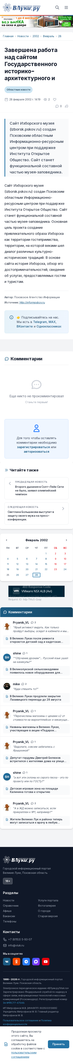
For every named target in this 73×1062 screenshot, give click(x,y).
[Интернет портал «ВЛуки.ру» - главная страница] (21, 7)
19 (17, 569)
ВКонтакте (25, 326)
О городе (44, 910)
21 (36, 569)
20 (27, 569)
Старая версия (48, 916)
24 (65, 569)
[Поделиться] (67, 106)
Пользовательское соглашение (21, 1020)
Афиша (7, 910)
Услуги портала (48, 900)
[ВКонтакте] (6, 961)
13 (27, 564)
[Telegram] (26, 961)
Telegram (40, 322)
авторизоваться (36, 451)
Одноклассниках (48, 326)
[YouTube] (45, 961)
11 (8, 564)
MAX (52, 322)
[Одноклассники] (16, 961)
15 (46, 564)
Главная (8, 36)
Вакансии (9, 916)
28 (59, 36)
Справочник (11, 905)
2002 (36, 36)
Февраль (48, 36)
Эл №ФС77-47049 (13, 1002)
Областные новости (18, 89)
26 (17, 575)
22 (46, 569)
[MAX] (36, 961)
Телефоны (9, 921)
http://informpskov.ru (32, 302)
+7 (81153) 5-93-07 (20, 939)
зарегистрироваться (33, 447)
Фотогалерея (47, 905)
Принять (58, 1044)
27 (27, 575)
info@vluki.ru (16, 945)
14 (36, 564)
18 (8, 569)
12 (17, 564)
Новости (23, 36)
